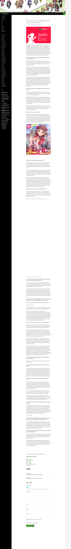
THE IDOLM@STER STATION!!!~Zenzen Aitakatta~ (34, 474)
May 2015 (3, 81)
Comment (28, 491)
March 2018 (3, 41)
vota (29, 461)
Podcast (46, 13)
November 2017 (4, 44)
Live (8, 107)
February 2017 (4, 55)
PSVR (7, 119)
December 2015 (4, 72)
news (2, 114)
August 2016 (3, 62)
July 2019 (3, 39)
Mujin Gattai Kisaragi (6, 113)
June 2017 (3, 50)
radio (9, 119)
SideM (6, 120)
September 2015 (4, 76)
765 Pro (6, 92)
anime (3, 95)
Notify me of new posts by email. (32, 522)
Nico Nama (7, 114)
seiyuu (3, 120)
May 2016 (3, 66)
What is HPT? (57, 13)
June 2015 (3, 80)
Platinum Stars (4, 116)
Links (61, 13)
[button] (27, 487)
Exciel (33, 24)
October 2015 (3, 75)
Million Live (5, 110)
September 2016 (4, 61)
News (2, 25)
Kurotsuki (30, 460)
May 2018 (3, 40)
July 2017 (3, 49)
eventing (3, 104)
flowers (7, 104)
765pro (4, 94)
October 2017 (3, 45)
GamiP (4, 106)
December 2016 (4, 57)
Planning (3, 26)
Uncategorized (4, 31)
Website (27, 513)
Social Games (3, 30)
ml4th (2, 113)
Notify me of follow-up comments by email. (33, 519)
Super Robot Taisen (5, 123)
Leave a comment (38, 24)
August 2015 (3, 77)
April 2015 (3, 82)
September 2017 (4, 46)
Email (27, 509)
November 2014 (4, 86)
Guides (2, 21)
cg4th (8, 97)
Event (5, 103)
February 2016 (4, 70)
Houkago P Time (5, 13)
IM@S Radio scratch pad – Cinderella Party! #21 (34, 478)
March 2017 (3, 54)
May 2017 (3, 51)
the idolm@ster (4, 125)
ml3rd (8, 112)
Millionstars (4, 112)
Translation (4, 126)
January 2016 (3, 71)
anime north (6, 95)
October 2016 (3, 60)
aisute (7, 94)
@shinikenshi (42, 454)
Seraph (30, 462)
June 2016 (3, 65)
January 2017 (3, 56)
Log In (43, 13)
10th (3, 92)
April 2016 (3, 67)
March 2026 (3, 36)
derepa (3, 103)
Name (27, 504)
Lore (2, 22)
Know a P (4, 107)
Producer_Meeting (4, 119)
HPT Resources (51, 13)
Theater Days (4, 124)
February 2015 (4, 85)
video (27, 167)
